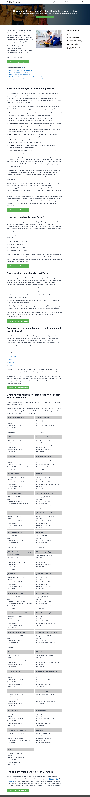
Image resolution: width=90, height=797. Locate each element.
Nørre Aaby (12, 356)
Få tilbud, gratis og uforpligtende (45, 17)
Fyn (60, 2)
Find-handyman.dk (13, 2)
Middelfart (12, 359)
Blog (73, 795)
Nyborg (11, 365)
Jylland (55, 2)
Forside (49, 2)
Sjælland (65, 2)
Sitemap (76, 795)
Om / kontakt (73, 2)
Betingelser (81, 795)
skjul (23, 67)
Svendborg (12, 362)
